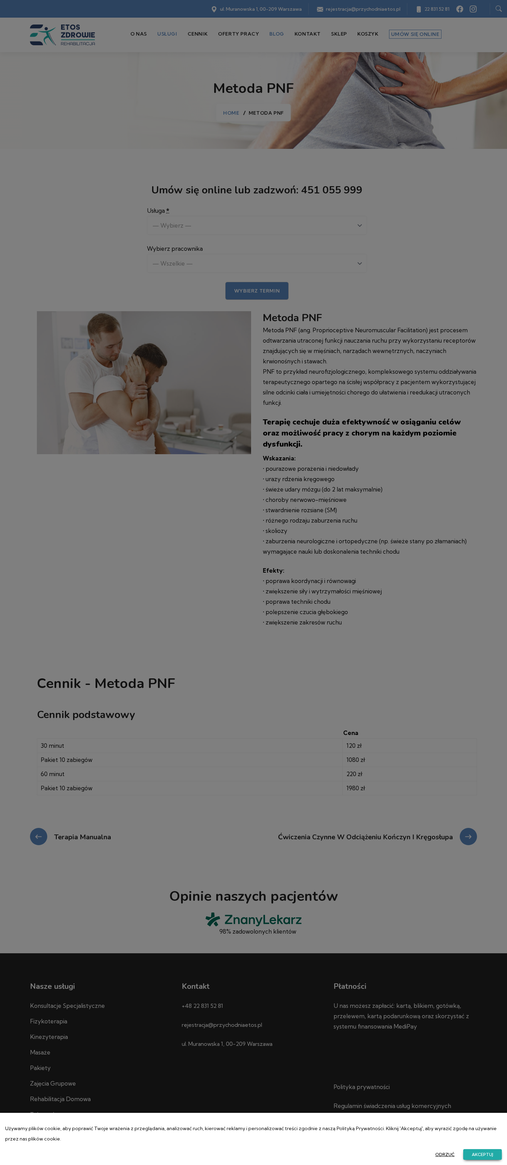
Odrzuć (445, 1154)
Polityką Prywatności (360, 1128)
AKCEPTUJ (482, 1154)
